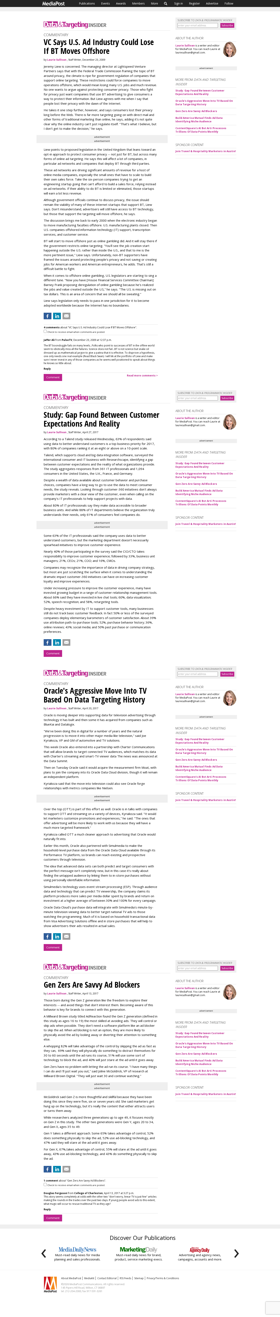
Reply (47, 368)
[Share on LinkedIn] (57, 316)
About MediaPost (71, 1278)
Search (165, 3)
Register (194, 3)
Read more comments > (142, 375)
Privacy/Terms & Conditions (163, 1278)
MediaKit (89, 1278)
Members (138, 3)
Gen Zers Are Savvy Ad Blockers (196, 111)
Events (105, 3)
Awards (121, 3)
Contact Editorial (107, 1278)
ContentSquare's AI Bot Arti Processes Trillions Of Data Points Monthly (200, 129)
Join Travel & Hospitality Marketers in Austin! (205, 151)
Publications (87, 3)
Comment (52, 377)
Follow (228, 3)
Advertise (212, 3)
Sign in (178, 3)
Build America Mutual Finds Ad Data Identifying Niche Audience (199, 119)
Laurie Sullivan (56, 59)
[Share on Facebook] (47, 316)
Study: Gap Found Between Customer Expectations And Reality (199, 92)
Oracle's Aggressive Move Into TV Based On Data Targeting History (204, 102)
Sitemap (139, 1278)
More (154, 3)
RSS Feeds (125, 1278)
